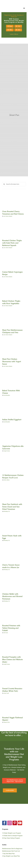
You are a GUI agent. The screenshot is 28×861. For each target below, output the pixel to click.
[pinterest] (14, 823)
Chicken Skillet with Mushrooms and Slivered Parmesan (14, 579)
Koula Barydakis (6, 395)
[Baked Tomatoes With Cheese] (14, 379)
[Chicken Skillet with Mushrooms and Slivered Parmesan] (14, 582)
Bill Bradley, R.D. (6, 511)
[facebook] (4, 823)
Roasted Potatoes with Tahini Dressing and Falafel (14, 611)
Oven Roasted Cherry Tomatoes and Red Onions (14, 197)
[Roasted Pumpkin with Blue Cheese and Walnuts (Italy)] (14, 646)
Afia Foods (5, 632)
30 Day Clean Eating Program (11, 838)
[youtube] (20, 823)
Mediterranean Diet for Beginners (12, 849)
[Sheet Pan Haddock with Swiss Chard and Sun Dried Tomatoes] (14, 493)
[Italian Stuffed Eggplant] (14, 408)
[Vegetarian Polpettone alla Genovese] (14, 435)
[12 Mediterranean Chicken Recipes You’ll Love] (14, 464)
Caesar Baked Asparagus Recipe (14, 258)
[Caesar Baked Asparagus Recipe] (14, 260)
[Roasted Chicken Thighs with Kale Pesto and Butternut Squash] (14, 229)
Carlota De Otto (6, 722)
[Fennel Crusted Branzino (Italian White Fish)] (14, 677)
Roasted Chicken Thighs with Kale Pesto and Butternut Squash (14, 225)
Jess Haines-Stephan (7, 216)
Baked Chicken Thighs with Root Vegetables (14, 287)
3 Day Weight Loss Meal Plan (11, 856)
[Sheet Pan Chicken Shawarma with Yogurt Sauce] (14, 348)
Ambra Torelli (6, 693)
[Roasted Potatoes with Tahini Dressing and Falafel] (14, 614)
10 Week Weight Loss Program (11, 833)
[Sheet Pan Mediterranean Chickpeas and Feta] (14, 319)
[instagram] (9, 823)
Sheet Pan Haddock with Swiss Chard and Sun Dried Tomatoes (14, 489)
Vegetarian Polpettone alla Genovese (14, 432)
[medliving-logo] (9, 3)
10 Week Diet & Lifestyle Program (12, 836)
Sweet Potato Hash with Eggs (14, 522)
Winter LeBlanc (6, 480)
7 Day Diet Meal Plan (8, 854)
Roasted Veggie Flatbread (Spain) (14, 703)
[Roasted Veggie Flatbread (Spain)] (14, 706)
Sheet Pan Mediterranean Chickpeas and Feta (14, 316)
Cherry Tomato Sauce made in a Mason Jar (14, 551)
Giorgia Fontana (6, 451)
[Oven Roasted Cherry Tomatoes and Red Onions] (14, 200)
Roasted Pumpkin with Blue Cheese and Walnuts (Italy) (14, 643)
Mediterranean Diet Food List (11, 851)
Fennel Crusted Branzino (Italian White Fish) (14, 674)
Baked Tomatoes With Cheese (14, 376)
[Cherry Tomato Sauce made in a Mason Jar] (14, 553)
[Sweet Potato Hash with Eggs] (14, 524)
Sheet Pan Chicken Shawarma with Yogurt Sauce (14, 344)
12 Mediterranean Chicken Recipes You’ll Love (14, 461)
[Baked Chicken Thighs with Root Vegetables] (14, 290)
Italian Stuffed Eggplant (14, 407)
